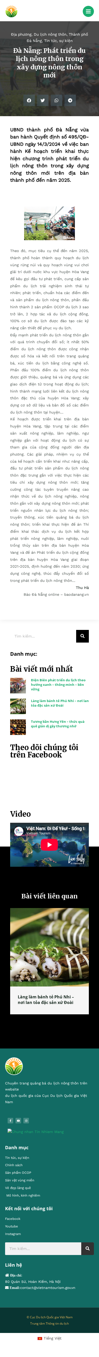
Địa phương (21, 34)
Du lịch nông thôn (50, 34)
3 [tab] (52, 1025)
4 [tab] (57, 1025)
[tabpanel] (49, 964)
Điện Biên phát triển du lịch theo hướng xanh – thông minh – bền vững (58, 684)
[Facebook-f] (10, 1126)
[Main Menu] (88, 11)
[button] (29, 100)
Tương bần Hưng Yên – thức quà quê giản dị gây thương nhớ (58, 723)
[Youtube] (18, 1126)
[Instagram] (26, 1126)
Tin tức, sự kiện (58, 40)
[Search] (82, 636)
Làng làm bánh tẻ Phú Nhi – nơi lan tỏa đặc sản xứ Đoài (60, 703)
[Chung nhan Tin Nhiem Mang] (36, 1137)
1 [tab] (41, 1025)
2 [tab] (47, 1025)
